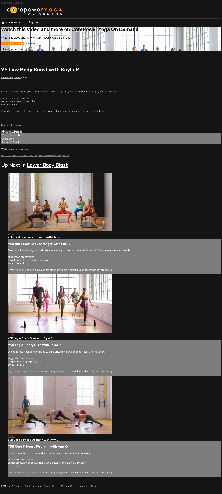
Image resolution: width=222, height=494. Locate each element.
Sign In (33, 22)
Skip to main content (11, 2)
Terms (40, 486)
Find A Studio (13, 486)
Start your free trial (12, 43)
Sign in (29, 49)
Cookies (56, 486)
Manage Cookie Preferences (76, 486)
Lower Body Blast (11, 77)
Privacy (48, 486)
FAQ (3, 486)
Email (19, 131)
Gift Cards (26, 486)
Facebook (7, 131)
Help (34, 486)
